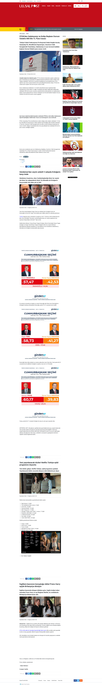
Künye (45, 680)
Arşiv (35, 1)
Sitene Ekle (39, 1)
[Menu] (75, 6)
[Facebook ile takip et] (75, 680)
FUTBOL (23, 161)
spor (23, 162)
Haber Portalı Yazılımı (25, 684)
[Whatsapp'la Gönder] (33, 167)
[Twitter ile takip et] (78, 680)
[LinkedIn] (31, 167)
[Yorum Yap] (39, 167)
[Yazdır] (37, 167)
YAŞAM (48, 5)
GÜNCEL (44, 5)
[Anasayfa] (20, 1)
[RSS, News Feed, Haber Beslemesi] (81, 680)
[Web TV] (79, 1)
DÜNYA (69, 5)
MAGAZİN (58, 5)
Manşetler (24, 1)
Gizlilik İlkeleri (54, 680)
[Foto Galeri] (82, 1)
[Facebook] (26, 167)
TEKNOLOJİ (64, 5)
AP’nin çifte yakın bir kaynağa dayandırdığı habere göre (32, 630)
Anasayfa (40, 680)
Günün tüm (78, 29)
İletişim (48, 680)
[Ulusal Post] (29, 5)
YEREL (52, 5)
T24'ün (21, 216)
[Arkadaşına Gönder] (35, 167)
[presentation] (23, 29)
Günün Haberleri (30, 1)
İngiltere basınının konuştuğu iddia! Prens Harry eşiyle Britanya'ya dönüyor (50, 29)
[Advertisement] (51, 18)
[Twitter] (28, 167)
